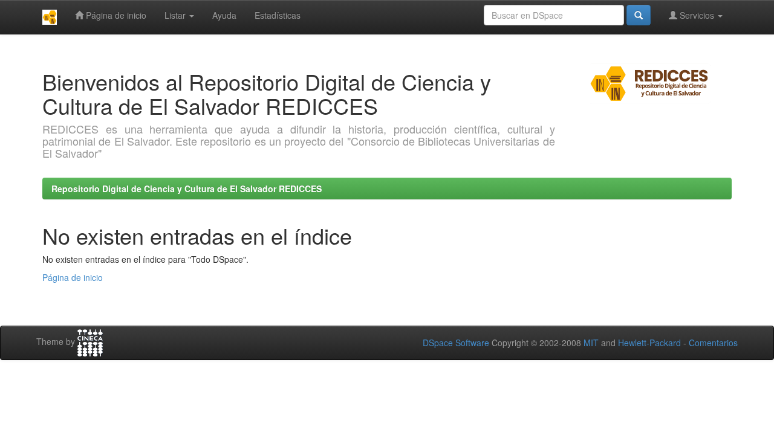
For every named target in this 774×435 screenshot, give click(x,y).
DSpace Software (456, 343)
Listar (176, 15)
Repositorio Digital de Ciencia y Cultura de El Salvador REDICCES (186, 188)
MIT (591, 343)
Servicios (697, 15)
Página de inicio (114, 15)
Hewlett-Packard (649, 343)
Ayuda (224, 15)
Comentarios (713, 343)
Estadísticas (278, 15)
